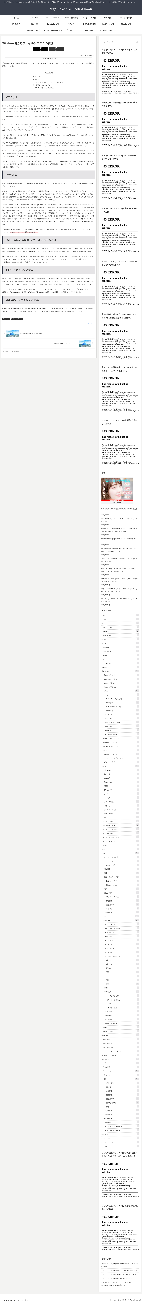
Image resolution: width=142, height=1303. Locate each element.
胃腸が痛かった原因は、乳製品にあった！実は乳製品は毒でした (119, 560)
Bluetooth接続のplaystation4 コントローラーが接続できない (119, 540)
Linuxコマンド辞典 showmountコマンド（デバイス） (119, 1274)
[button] (56, 49)
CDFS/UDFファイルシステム (44, 88)
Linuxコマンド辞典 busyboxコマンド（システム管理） (120, 1270)
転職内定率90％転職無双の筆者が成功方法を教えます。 (119, 510)
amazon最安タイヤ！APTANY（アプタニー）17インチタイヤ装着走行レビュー (119, 550)
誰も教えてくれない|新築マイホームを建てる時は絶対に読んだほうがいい (119, 580)
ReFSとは (38, 79)
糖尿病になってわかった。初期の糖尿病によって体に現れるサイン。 (119, 600)
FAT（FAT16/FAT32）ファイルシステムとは (49, 82)
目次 (46, 73)
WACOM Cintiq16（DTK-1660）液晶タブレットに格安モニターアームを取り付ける (119, 570)
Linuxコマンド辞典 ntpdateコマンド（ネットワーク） (119, 1278)
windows (7, 319)
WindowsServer (17, 319)
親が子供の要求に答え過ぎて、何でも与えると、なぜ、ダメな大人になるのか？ (119, 590)
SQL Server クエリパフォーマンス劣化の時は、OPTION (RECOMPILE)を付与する (117, 1283)
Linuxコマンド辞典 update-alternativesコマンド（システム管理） (119, 1265)
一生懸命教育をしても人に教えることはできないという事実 (119, 520)
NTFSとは (38, 76)
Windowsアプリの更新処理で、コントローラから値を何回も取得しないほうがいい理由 (119, 530)
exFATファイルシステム (43, 85)
